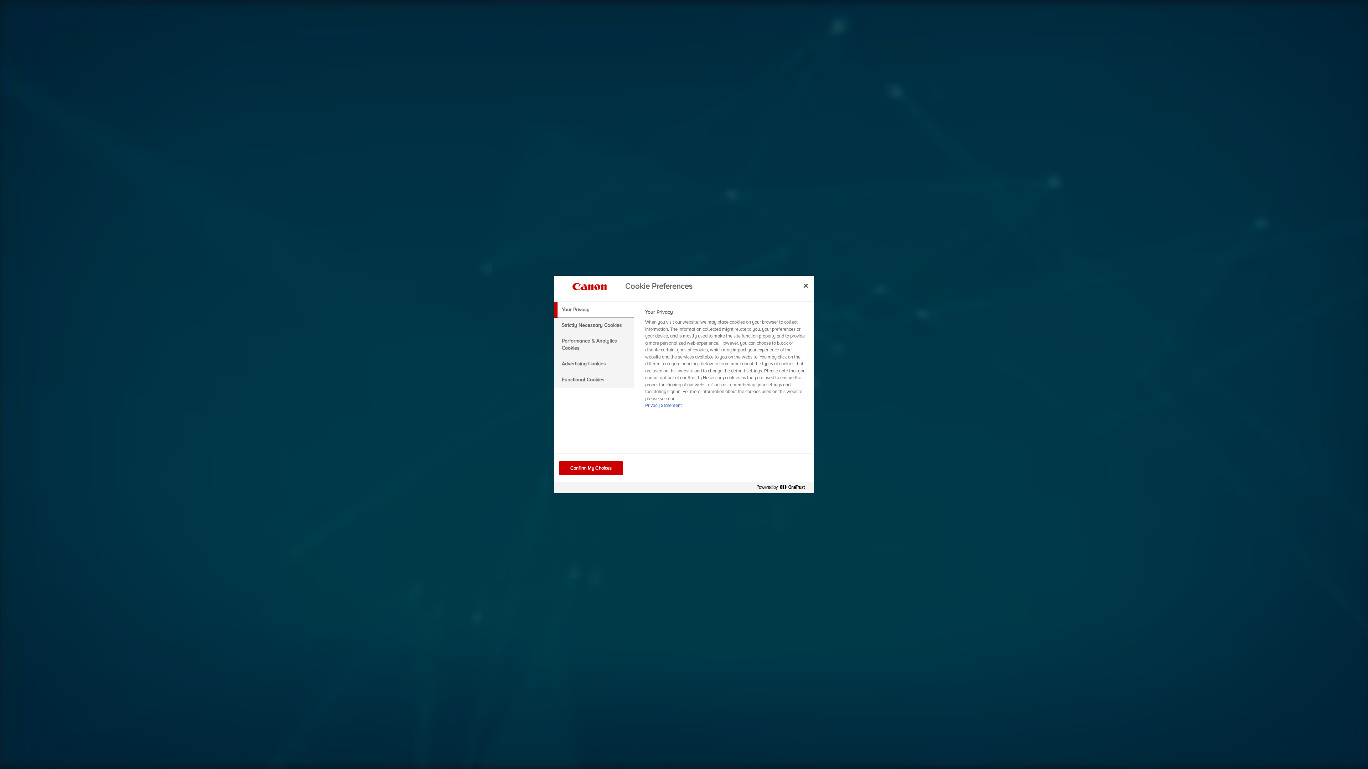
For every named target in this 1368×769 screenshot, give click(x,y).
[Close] (806, 285)
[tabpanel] (727, 361)
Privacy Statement (663, 405)
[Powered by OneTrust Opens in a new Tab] (783, 488)
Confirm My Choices (591, 468)
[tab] (594, 310)
